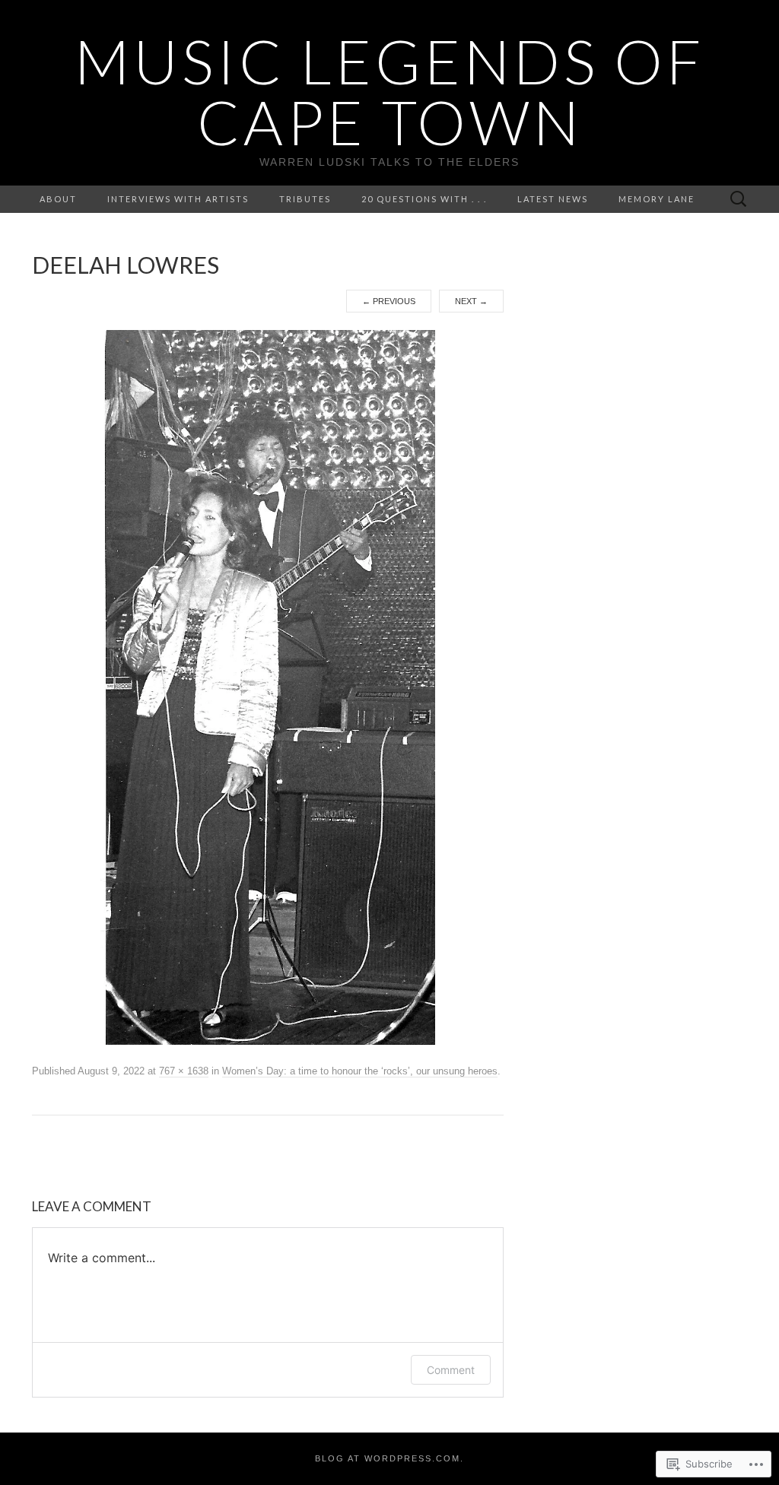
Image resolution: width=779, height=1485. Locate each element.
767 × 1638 (183, 1071)
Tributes (305, 199)
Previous (388, 301)
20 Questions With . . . (424, 199)
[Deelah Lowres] (267, 687)
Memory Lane (656, 199)
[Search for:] (739, 199)
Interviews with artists (178, 199)
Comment (451, 1369)
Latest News (552, 199)
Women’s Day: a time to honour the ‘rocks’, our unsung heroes (360, 1071)
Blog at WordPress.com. (389, 1458)
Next (471, 301)
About (58, 199)
